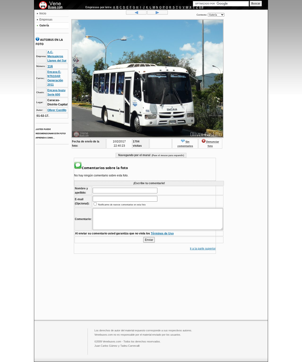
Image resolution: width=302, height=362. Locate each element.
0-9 (201, 7)
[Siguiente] (157, 13)
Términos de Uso (162, 233)
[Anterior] (136, 13)
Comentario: (83, 219)
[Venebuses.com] (52, 5)
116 (50, 66)
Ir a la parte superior (203, 248)
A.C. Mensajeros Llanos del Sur (57, 56)
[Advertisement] (246, 81)
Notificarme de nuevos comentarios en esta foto (121, 205)
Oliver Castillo (56, 110)
